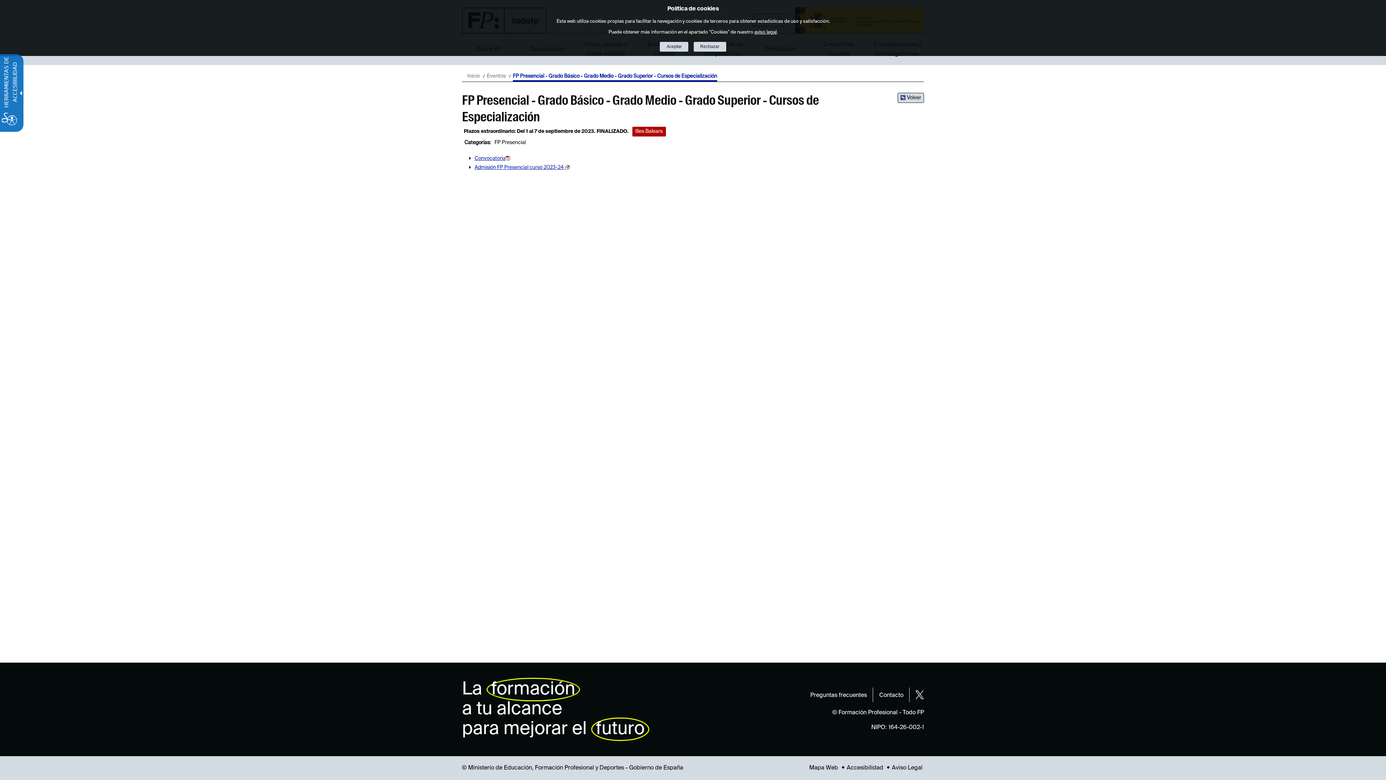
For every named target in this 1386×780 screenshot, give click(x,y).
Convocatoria (490, 158)
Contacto (891, 695)
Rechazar (709, 46)
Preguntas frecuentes (838, 695)
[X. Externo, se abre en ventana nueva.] (919, 694)
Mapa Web (823, 768)
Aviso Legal (907, 768)
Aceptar (674, 46)
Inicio (473, 76)
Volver (914, 97)
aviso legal (765, 32)
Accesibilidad (865, 768)
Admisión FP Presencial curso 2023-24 (520, 167)
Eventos (496, 76)
